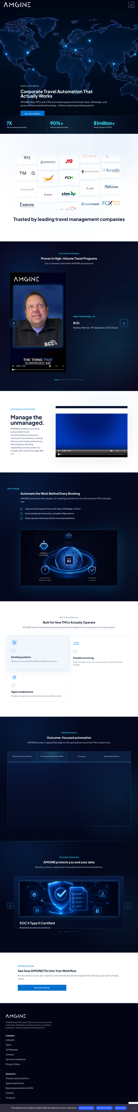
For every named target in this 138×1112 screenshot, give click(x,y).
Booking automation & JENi (52, 756)
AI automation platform (22, 756)
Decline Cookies (104, 1108)
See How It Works (32, 113)
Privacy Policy (13, 1064)
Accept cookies (86, 1108)
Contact (10, 1054)
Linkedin (10, 1039)
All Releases (12, 1049)
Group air (82, 756)
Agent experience (111, 756)
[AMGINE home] (17, 4)
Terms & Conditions (15, 1059)
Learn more (121, 1108)
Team (8, 1044)
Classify (10, 1092)
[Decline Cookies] (134, 1108)
